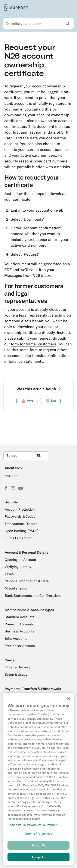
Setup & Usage (16, 674)
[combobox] (38, 23)
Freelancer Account (20, 646)
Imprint (52, 825)
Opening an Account (20, 559)
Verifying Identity (18, 566)
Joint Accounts (16, 638)
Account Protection (20, 509)
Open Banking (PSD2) (21, 531)
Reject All (38, 845)
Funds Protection (18, 538)
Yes (27, 400)
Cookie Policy (16, 825)
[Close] (68, 698)
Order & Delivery (17, 667)
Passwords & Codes (20, 516)
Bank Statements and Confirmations (33, 595)
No (50, 400)
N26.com (11, 476)
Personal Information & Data (27, 581)
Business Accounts (19, 631)
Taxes (9, 574)
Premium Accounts (19, 624)
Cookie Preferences (38, 834)
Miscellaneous (16, 588)
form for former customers (33, 344)
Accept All (38, 857)
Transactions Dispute (21, 524)
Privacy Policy (36, 825)
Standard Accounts (19, 617)
